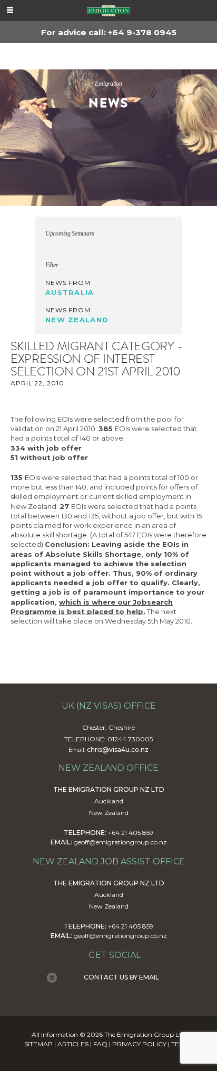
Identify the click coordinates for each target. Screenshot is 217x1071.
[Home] (108, 10)
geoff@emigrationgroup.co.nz (120, 842)
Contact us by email (121, 977)
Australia (69, 292)
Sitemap (38, 1044)
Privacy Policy (139, 1044)
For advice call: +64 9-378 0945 (108, 32)
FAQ (100, 1044)
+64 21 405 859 (130, 833)
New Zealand (76, 319)
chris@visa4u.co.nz (118, 749)
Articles (72, 1044)
